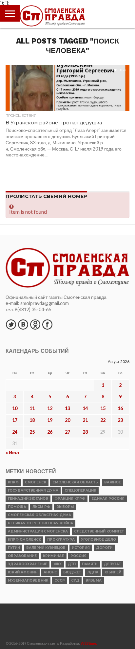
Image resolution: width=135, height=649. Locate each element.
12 (49, 408)
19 (49, 420)
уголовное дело (98, 539)
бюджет (72, 572)
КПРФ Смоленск (24, 539)
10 (14, 408)
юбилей (113, 572)
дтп (72, 564)
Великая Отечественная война (40, 523)
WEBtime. (89, 643)
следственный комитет (99, 531)
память (90, 564)
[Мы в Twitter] (11, 324)
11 (32, 408)
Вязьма (94, 580)
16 (120, 408)
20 (67, 420)
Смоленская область (75, 482)
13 (67, 408)
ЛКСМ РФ (41, 507)
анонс (50, 572)
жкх (57, 564)
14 (85, 408)
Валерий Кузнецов (46, 548)
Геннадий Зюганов (28, 498)
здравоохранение (27, 564)
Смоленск (35, 482)
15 (103, 408)
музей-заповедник (28, 580)
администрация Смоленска (38, 531)
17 (14, 420)
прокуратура (61, 539)
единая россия (108, 498)
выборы (65, 507)
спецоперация (80, 490)
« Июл (12, 452)
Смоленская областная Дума (39, 515)
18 (32, 420)
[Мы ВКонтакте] (23, 324)
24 (14, 432)
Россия (78, 556)
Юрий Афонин (22, 572)
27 (67, 432)
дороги (104, 548)
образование (22, 556)
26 (49, 432)
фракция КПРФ (69, 498)
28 (85, 432)
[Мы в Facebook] (47, 324)
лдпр (92, 572)
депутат (112, 564)
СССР (59, 580)
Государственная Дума (33, 490)
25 (32, 432)
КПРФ (13, 482)
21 (85, 420)
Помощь (17, 507)
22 (103, 420)
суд (75, 580)
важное (112, 482)
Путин (14, 548)
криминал (53, 556)
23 (120, 420)
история (81, 548)
